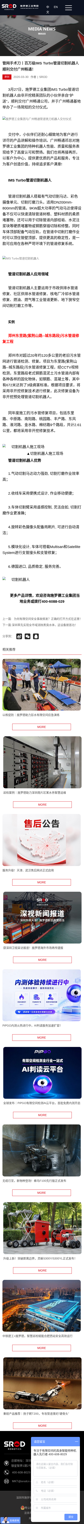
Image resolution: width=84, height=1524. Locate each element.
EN (56, 7)
